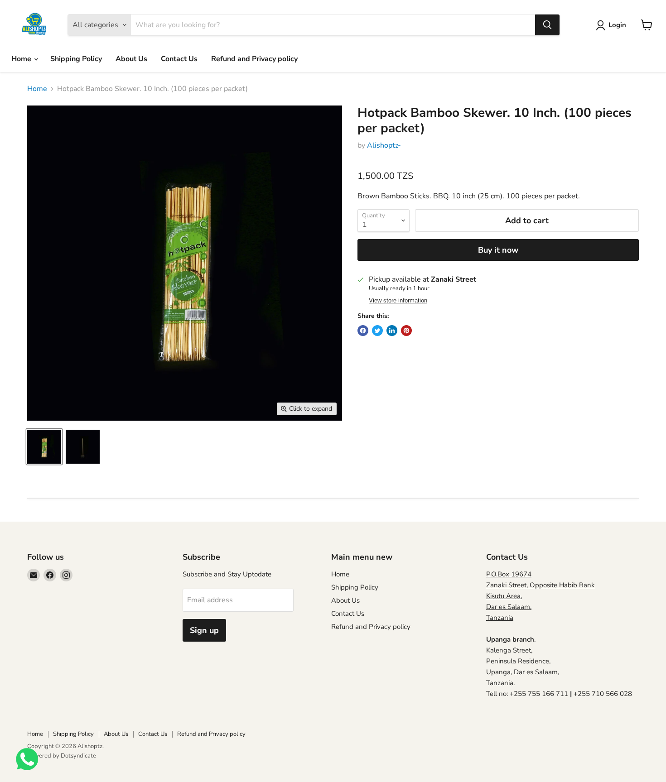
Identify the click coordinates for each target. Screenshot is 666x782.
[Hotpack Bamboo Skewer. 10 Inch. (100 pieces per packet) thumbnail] (44, 447)
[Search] (547, 24)
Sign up (204, 630)
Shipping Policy (76, 59)
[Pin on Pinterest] (406, 330)
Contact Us (179, 59)
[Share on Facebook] (362, 330)
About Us (131, 59)
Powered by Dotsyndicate (61, 756)
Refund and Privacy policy (254, 59)
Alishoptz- (384, 145)
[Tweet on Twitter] (377, 330)
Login (617, 24)
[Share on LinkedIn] (391, 330)
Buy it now (498, 250)
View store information (398, 300)
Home (22, 59)
